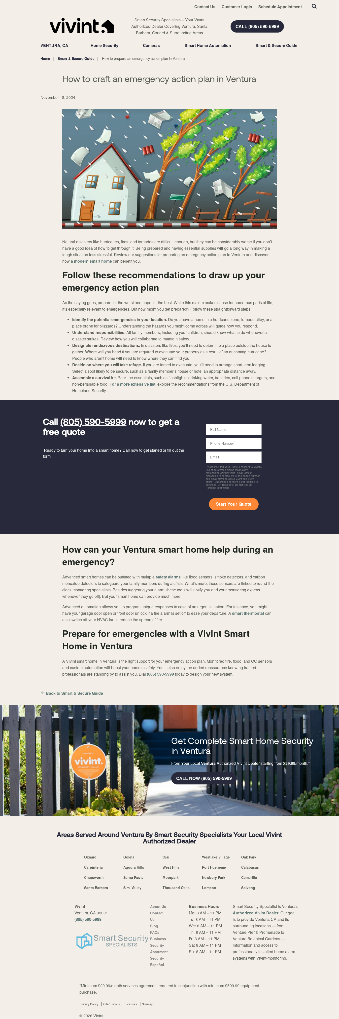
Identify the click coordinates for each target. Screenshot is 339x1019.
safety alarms (168, 577)
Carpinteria (93, 867)
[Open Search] (314, 6)
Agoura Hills (133, 867)
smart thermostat (248, 613)
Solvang (248, 887)
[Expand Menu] (121, 45)
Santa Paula (133, 877)
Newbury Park (213, 877)
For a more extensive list (132, 384)
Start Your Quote (233, 504)
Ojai (166, 857)
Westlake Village (216, 857)
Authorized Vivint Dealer (255, 913)
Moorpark (171, 877)
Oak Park (248, 857)
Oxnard (90, 857)
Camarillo (249, 877)
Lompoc (209, 887)
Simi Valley (132, 887)
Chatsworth (94, 877)
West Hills (171, 867)
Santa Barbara (96, 887)
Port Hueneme (214, 867)
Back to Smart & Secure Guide (74, 693)
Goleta (129, 857)
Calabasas (250, 867)
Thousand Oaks (176, 887)
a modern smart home (91, 261)
